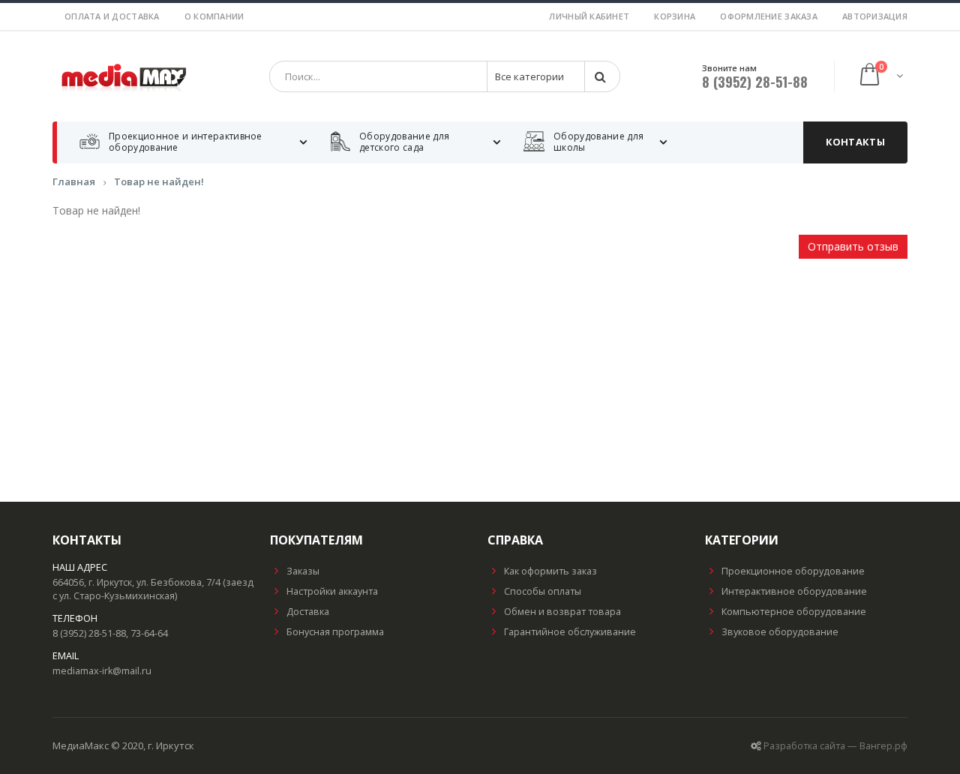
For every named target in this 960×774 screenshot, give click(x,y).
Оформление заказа (769, 16)
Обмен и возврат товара (562, 611)
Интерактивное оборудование (794, 591)
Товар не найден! (159, 181)
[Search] (601, 77)
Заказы (303, 571)
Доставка (307, 611)
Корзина (674, 16)
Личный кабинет (589, 16)
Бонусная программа (335, 632)
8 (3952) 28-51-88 (755, 82)
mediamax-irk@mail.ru (102, 670)
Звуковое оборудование (780, 632)
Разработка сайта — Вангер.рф (836, 746)
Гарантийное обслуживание (570, 632)
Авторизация (875, 16)
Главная (73, 181)
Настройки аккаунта (332, 591)
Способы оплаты (542, 591)
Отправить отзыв (853, 246)
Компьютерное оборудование (794, 611)
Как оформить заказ (550, 571)
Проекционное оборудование (793, 571)
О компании (214, 16)
